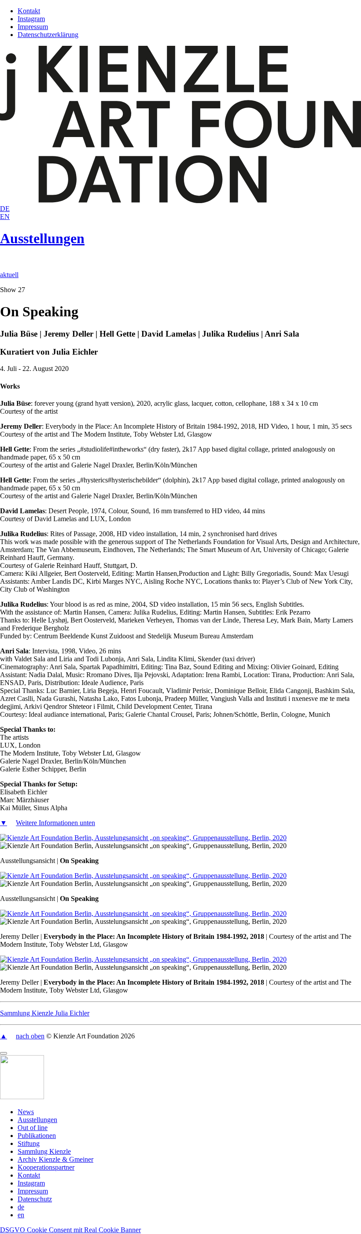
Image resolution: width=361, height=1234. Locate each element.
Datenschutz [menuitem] (35, 1199)
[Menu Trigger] (3, 1053)
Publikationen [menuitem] (37, 1135)
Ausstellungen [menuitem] (37, 1119)
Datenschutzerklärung (48, 34)
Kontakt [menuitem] (29, 1175)
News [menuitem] (26, 1111)
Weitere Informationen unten (55, 822)
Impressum (33, 26)
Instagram (31, 18)
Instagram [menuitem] (31, 1183)
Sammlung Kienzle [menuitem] (44, 1151)
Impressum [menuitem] (33, 1191)
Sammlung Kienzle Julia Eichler (44, 1013)
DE (5, 208)
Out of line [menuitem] (33, 1127)
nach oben (30, 1036)
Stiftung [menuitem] (29, 1143)
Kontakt (29, 11)
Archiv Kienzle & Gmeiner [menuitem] (55, 1159)
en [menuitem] (21, 1215)
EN (5, 216)
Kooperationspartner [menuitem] (46, 1167)
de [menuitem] (21, 1207)
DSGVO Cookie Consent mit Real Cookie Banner (70, 1230)
